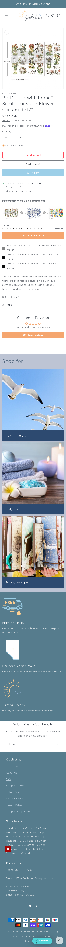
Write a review (33, 335)
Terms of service (33, 936)
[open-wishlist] (8, 849)
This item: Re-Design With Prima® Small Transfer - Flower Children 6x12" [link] (34, 245)
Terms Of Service (16, 798)
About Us (11, 772)
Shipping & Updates (18, 811)
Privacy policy (17, 936)
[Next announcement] (60, 4)
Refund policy (52, 931)
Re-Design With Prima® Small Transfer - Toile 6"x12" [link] (33, 254)
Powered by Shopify (34, 931)
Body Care (12, 509)
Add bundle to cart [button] (33, 235)
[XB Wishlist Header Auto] (53, 15)
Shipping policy (51, 936)
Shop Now (12, 766)
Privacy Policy (14, 805)
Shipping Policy (15, 785)
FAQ (8, 779)
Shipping (6, 120)
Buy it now (33, 172)
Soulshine (20, 931)
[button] (6, 15)
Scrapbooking (15, 582)
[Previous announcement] (5, 4)
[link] (10, 212)
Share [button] (8, 304)
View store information (19, 191)
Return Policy (14, 792)
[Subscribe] (56, 744)
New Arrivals (14, 435)
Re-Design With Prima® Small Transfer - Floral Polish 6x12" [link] (33, 263)
